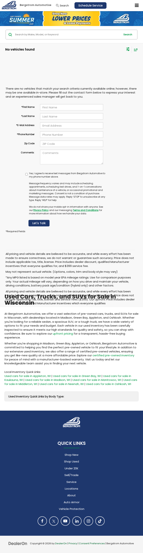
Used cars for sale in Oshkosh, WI (108, 384)
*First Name (27, 107)
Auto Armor (72, 502)
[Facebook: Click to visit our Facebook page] (42, 521)
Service (71, 482)
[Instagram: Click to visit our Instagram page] (88, 521)
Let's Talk (39, 223)
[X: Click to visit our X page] (53, 521)
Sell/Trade (71, 475)
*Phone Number (25, 134)
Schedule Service (90, 5)
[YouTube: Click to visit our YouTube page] (65, 521)
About (71, 495)
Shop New (71, 455)
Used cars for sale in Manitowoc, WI (96, 380)
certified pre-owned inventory (113, 355)
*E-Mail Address (25, 125)
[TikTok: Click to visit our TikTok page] (100, 521)
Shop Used (71, 461)
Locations (71, 489)
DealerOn (61, 543)
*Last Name (27, 116)
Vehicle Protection (71, 509)
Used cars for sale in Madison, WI (47, 380)
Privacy (73, 543)
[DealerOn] (17, 543)
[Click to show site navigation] (137, 5)
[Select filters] (128, 49)
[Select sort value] (135, 49)
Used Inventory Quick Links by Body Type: (36, 396)
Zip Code (29, 143)
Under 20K (71, 468)
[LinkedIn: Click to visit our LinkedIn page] (77, 521)
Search (127, 34)
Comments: (27, 152)
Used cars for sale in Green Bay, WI (77, 376)
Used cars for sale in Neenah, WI (61, 384)
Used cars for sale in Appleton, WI (27, 376)
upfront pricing (63, 334)
